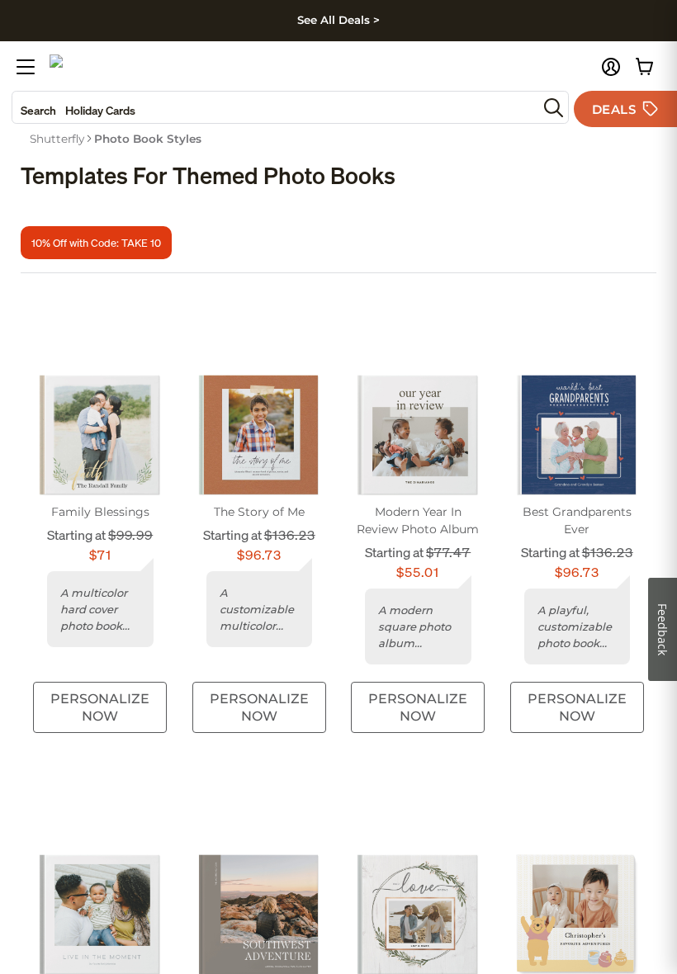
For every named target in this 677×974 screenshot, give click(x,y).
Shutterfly (57, 138)
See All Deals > (338, 19)
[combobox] (275, 107)
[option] (57, 138)
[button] (611, 67)
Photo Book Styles (147, 138)
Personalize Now (99, 707)
